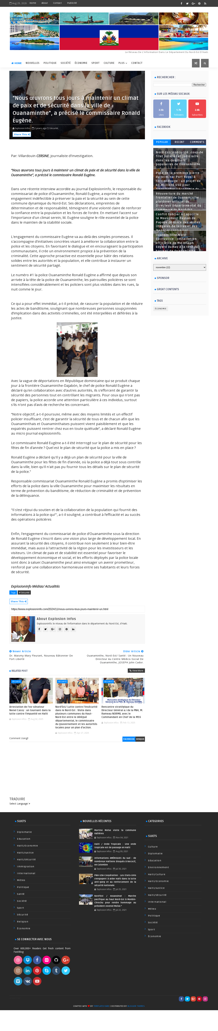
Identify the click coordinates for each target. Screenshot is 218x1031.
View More (137, 670)
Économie (81, 63)
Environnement (158, 867)
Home (32, 3)
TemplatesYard (101, 1006)
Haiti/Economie (27, 845)
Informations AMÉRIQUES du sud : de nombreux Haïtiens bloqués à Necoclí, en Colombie (115, 861)
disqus (140, 739)
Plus (122, 63)
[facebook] (181, 3)
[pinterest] (199, 3)
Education (23, 838)
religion (22, 921)
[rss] (205, 3)
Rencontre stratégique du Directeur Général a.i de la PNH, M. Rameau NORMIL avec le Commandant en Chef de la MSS (122, 712)
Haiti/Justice (25, 852)
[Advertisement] (77, 773)
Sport (95, 63)
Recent (179, 142)
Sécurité (16, 681)
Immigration (25, 866)
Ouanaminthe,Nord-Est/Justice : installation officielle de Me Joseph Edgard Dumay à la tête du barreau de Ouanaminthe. (177, 243)
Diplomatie (24, 832)
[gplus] (193, 3)
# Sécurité (24, 592)
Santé (21, 894)
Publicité (72, 3)
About (45, 3)
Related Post (20, 670)
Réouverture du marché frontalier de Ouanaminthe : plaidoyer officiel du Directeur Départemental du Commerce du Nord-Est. (178, 201)
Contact (57, 3)
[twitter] (187, 3)
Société (66, 63)
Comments (197, 142)
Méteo (21, 880)
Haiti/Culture (157, 874)
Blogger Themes (136, 1006)
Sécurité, (54, 128)
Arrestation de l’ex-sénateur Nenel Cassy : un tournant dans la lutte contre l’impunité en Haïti (30, 710)
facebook (129, 739)
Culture (109, 63)
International (26, 873)
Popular (162, 142)
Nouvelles (33, 63)
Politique (50, 63)
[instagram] (205, 998)
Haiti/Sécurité (26, 859)
